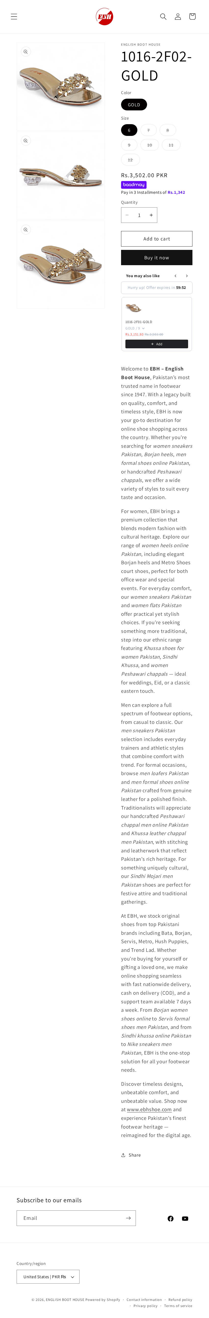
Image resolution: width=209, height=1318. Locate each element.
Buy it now (156, 257)
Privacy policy (146, 1305)
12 (134, 160)
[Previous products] (175, 275)
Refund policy (180, 1299)
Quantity (129, 202)
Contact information (144, 1299)
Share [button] (135, 1155)
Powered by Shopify (102, 1299)
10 (153, 146)
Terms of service (178, 1305)
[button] (14, 16)
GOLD (134, 104)
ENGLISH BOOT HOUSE (65, 1299)
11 (174, 146)
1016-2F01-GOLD (138, 321)
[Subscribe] (128, 1218)
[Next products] (186, 275)
